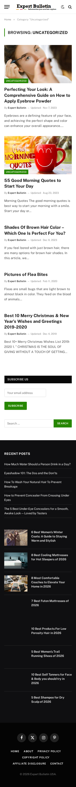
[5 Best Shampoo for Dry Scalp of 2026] (15, 703)
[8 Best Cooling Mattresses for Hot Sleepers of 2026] (15, 560)
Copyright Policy (36, 757)
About (28, 751)
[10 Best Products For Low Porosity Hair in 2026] (15, 634)
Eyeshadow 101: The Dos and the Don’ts (30, 473)
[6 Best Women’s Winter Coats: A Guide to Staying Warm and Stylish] (15, 538)
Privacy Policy (49, 751)
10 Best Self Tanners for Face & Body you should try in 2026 (51, 679)
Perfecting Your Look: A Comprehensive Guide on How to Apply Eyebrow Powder (37, 95)
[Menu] (7, 7)
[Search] (69, 7)
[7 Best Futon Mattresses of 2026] (15, 606)
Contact (56, 763)
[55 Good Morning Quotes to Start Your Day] (38, 155)
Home (15, 751)
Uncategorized (16, 81)
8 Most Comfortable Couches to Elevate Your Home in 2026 (48, 582)
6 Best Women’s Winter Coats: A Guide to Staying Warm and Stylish (49, 536)
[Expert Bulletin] (36, 7)
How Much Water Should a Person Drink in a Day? (37, 464)
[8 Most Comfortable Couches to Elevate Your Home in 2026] (15, 583)
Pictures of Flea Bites (26, 274)
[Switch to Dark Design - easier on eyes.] (62, 7)
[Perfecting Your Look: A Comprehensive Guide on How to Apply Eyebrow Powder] (38, 64)
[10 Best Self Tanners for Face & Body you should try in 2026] (15, 680)
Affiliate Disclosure (29, 763)
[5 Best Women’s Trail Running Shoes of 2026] (15, 657)
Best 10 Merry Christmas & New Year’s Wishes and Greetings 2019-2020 (36, 321)
